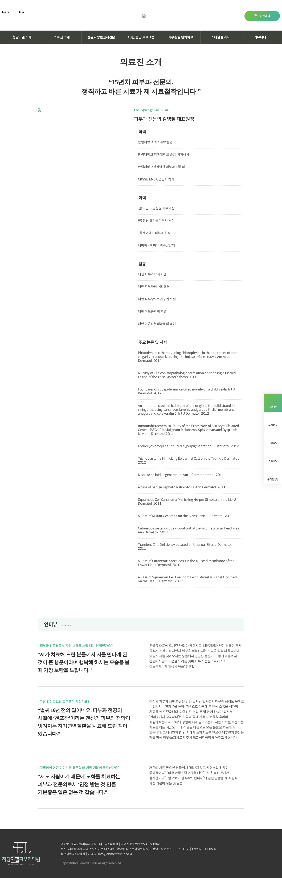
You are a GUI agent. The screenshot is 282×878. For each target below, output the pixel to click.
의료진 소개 (62, 37)
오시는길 (272, 424)
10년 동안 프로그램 (141, 37)
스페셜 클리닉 (220, 37)
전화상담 (272, 443)
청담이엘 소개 (22, 37)
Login (5, 12)
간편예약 (265, 16)
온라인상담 (272, 479)
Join (21, 12)
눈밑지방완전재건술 (101, 37)
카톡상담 (272, 461)
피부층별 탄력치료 (180, 37)
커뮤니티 (260, 37)
